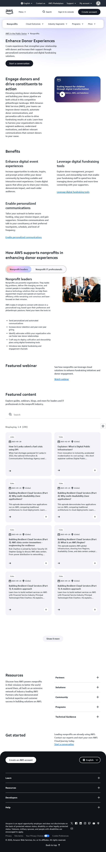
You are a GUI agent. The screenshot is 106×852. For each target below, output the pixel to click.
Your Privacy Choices (35, 836)
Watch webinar (61, 379)
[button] (89, 12)
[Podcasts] (98, 823)
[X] (72, 823)
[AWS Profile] (98, 3)
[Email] (72, 828)
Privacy (9, 836)
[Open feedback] (102, 426)
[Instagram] (85, 823)
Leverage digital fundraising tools (73, 192)
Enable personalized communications (24, 237)
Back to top (51, 845)
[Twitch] (89, 823)
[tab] (18, 269)
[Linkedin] (81, 823)
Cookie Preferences (60, 836)
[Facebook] (76, 823)
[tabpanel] (53, 314)
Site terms (18, 836)
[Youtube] (94, 823)
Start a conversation (64, 744)
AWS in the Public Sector (16, 33)
